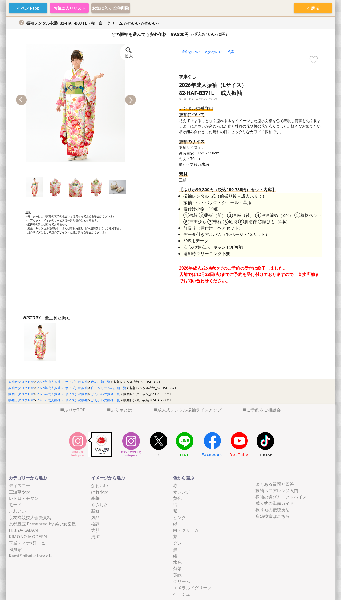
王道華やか (19, 492)
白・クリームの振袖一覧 (108, 388)
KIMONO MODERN (28, 537)
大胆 (95, 530)
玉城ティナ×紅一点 (27, 543)
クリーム (181, 581)
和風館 (15, 549)
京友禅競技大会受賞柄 (30, 517)
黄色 (177, 498)
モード (15, 505)
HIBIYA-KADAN (23, 530)
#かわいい (191, 51)
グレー (179, 543)
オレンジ (181, 492)
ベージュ (181, 594)
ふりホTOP (75, 410)
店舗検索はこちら (272, 516)
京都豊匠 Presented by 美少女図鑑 (42, 524)
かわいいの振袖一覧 (105, 394)
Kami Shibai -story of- (30, 556)
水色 (177, 562)
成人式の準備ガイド (274, 503)
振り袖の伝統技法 (272, 510)
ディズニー (19, 485)
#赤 (231, 51)
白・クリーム (186, 530)
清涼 (95, 537)
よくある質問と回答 (274, 484)
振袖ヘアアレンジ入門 (276, 490)
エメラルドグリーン (192, 588)
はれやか (99, 492)
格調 (95, 524)
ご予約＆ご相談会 (264, 410)
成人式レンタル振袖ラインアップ (189, 410)
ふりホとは (121, 410)
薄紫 (177, 569)
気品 (95, 517)
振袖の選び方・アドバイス (281, 497)
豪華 (95, 498)
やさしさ (99, 505)
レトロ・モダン (24, 498)
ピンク (179, 517)
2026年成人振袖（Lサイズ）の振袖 (62, 381)
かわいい (17, 511)
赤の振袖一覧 (100, 381)
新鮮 (95, 511)
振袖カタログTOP (21, 381)
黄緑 (177, 575)
